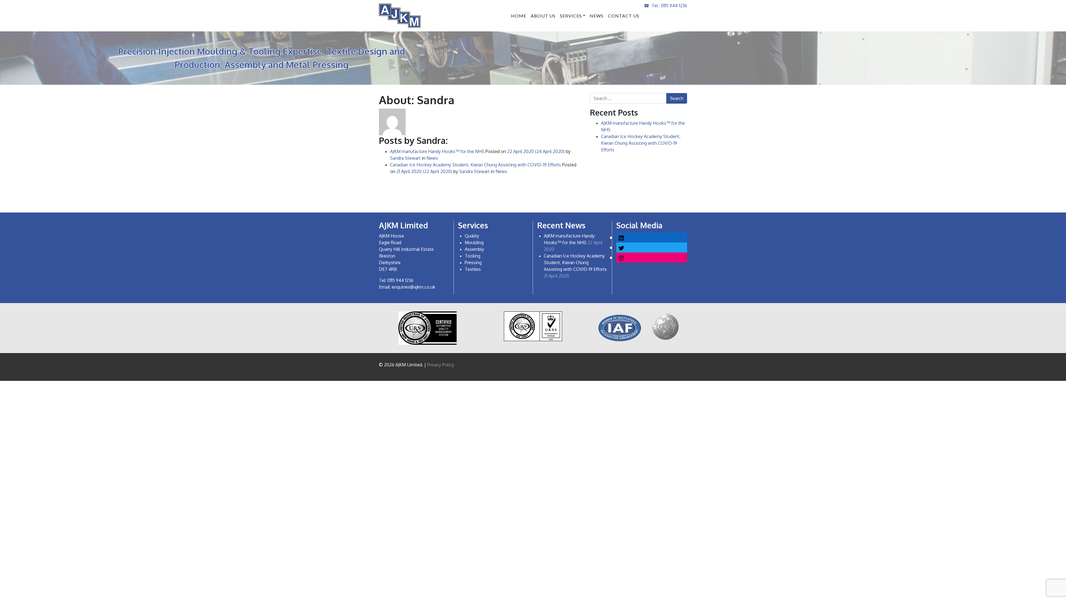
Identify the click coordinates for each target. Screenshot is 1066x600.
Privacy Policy (440, 365)
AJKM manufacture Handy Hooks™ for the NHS (437, 151)
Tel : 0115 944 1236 (669, 5)
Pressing (473, 262)
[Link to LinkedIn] (621, 237)
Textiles (473, 269)
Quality (472, 236)
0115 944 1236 (400, 280)
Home (518, 15)
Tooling (472, 256)
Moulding (474, 242)
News (597, 15)
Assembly (474, 249)
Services (571, 15)
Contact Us (623, 15)
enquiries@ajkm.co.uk (413, 287)
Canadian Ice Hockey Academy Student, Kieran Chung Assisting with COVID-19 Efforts (475, 165)
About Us (543, 15)
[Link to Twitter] (621, 247)
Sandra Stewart (405, 158)
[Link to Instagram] (621, 257)
